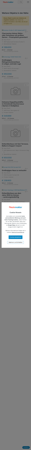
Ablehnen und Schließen (15, 242)
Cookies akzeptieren (15, 237)
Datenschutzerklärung (18, 232)
